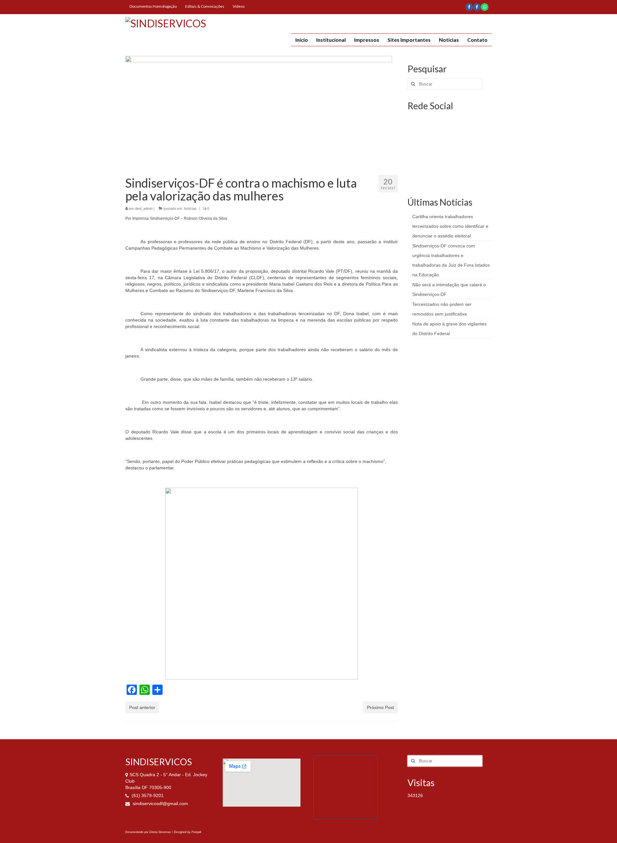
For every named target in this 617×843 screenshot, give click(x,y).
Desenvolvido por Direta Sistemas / (149, 832)
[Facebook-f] (469, 7)
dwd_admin (144, 208)
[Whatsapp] (484, 7)
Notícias (190, 208)
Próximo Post (380, 707)
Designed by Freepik (187, 832)
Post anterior (142, 707)
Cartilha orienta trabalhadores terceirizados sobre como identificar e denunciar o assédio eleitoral (450, 226)
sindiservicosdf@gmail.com (159, 803)
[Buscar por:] (444, 84)
